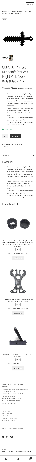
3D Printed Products (8, 420)
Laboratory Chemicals (9, 418)
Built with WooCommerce (24, 451)
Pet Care (5, 416)
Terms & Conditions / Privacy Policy (13, 428)
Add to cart (15, 136)
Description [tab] (6, 156)
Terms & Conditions (8, 451)
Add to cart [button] (18, 258)
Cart (27, 457)
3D (9, 11)
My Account (6, 459)
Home (5, 11)
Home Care (6, 411)
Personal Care (7, 413)
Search (18, 459)
